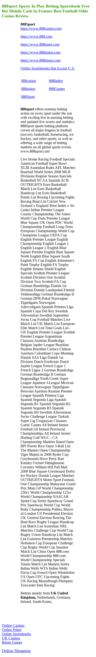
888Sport (28, 97)
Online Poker (11, 630)
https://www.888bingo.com (41, 60)
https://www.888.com (36, 36)
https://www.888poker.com (40, 52)
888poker (28, 89)
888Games (57, 89)
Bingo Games (12, 642)
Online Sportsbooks (16, 634)
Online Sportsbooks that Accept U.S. (48, 68)
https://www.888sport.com (40, 44)
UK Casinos (11, 638)
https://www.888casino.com (41, 28)
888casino (28, 81)
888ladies (56, 81)
